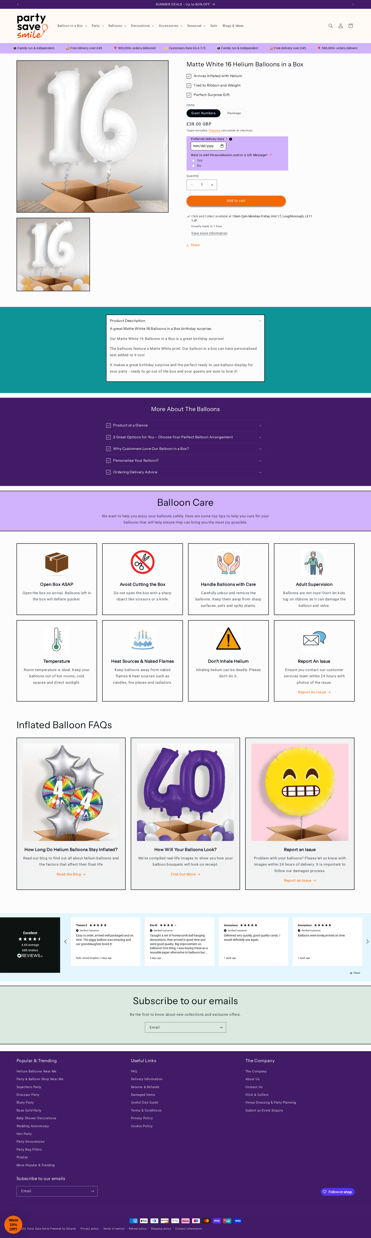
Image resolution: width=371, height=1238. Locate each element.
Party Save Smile (38, 1228)
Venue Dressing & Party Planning (270, 1102)
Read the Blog (69, 874)
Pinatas (22, 1157)
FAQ (134, 1071)
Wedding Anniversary (33, 1126)
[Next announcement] (353, 4)
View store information (209, 233)
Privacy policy (90, 1228)
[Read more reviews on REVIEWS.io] (30, 956)
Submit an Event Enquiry (264, 1110)
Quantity (193, 176)
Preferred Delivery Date (209, 139)
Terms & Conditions (146, 1110)
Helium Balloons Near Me (37, 1071)
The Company (256, 1071)
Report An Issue (312, 692)
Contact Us (254, 1087)
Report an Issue (297, 880)
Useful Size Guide (144, 1102)
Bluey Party (25, 1102)
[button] (72, 25)
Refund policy (138, 1228)
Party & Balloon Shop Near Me (40, 1079)
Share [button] (195, 245)
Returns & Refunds (145, 1087)
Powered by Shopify (63, 1228)
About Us (252, 1079)
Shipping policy (161, 1228)
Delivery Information (147, 1079)
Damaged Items (143, 1095)
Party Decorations (31, 1142)
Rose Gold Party (29, 1110)
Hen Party (24, 1134)
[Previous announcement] (18, 4)
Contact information (188, 1228)
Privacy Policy (142, 1118)
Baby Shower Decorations (37, 1118)
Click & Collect (257, 1095)
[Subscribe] (221, 1027)
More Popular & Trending (36, 1165)
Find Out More (183, 874)
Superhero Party (29, 1087)
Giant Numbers (203, 113)
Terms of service (114, 1228)
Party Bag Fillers (29, 1149)
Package (236, 114)
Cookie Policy (142, 1126)
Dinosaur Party (28, 1095)
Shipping (214, 130)
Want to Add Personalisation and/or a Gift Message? (231, 155)
